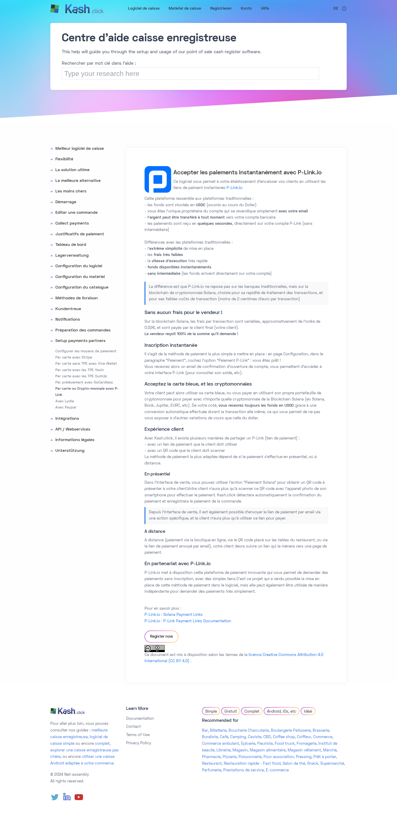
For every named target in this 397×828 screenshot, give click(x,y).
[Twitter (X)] (55, 797)
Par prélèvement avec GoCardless (84, 382)
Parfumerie (211, 770)
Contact (133, 727)
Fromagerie (306, 744)
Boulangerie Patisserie (291, 731)
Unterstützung (70, 451)
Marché (330, 750)
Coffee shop (284, 737)
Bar (205, 731)
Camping (238, 737)
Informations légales (74, 440)
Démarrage (65, 202)
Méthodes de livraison (76, 298)
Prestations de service (243, 770)
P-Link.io (234, 188)
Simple (211, 712)
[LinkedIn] (67, 797)
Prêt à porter (324, 757)
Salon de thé (294, 764)
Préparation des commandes (83, 330)
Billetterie (218, 731)
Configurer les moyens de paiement (85, 351)
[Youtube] (78, 797)
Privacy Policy (138, 743)
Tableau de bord (70, 245)
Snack (312, 764)
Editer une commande (76, 213)
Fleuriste (265, 744)
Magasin (240, 750)
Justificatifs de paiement (79, 234)
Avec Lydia (64, 401)
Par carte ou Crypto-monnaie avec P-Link (87, 392)
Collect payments (72, 223)
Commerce (322, 737)
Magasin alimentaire (268, 750)
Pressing (303, 757)
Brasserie (321, 731)
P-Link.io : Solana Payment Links (174, 615)
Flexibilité (64, 159)
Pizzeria (229, 757)
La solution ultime (72, 170)
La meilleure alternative (78, 181)
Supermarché (332, 764)
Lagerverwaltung (72, 256)
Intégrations (67, 419)
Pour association (279, 757)
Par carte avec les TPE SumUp (81, 376)
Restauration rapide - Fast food (252, 764)
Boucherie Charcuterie (249, 731)
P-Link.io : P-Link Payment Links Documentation (188, 621)
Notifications (67, 320)
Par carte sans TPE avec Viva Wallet (86, 363)
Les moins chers (70, 191)
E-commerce (277, 770)
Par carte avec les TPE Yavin (79, 370)
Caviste (254, 737)
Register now (161, 637)
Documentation (140, 719)
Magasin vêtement (304, 750)
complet (102, 744)
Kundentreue (68, 309)
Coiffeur (304, 737)
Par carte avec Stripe (73, 357)
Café (224, 737)
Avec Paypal (65, 407)
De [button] (335, 9)
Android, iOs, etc (281, 712)
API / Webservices (72, 429)
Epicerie (248, 744)
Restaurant (212, 764)
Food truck (285, 744)
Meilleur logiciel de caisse (79, 149)
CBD (267, 737)
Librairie (223, 750)
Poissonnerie (249, 757)
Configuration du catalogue (81, 287)
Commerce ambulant (220, 744)
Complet (251, 712)
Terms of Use (138, 735)
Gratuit (230, 712)
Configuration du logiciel (78, 266)
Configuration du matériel (80, 277)
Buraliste (210, 737)
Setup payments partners (80, 341)
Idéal (308, 712)
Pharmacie (211, 757)
